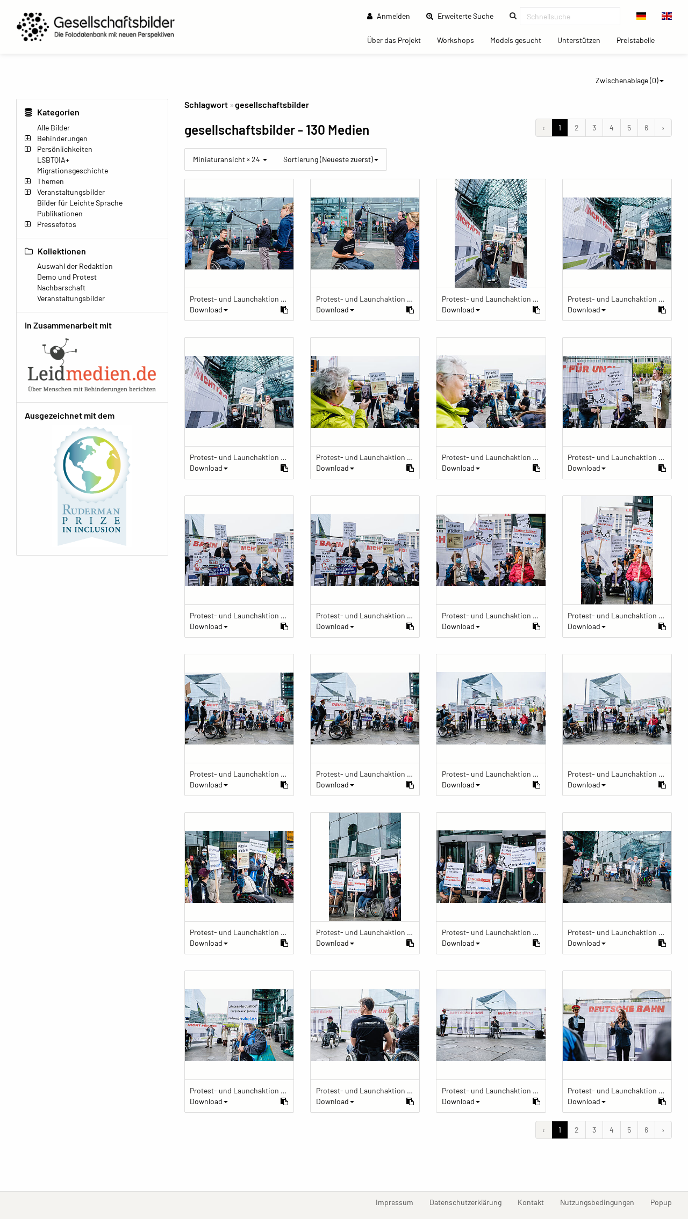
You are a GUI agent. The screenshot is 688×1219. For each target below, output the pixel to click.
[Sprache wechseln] (641, 16)
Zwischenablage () (627, 80)
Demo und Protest (67, 276)
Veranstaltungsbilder (71, 191)
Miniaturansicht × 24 (227, 159)
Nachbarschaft (61, 287)
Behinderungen (62, 138)
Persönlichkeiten (64, 149)
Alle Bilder (53, 127)
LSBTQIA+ (53, 159)
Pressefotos (56, 224)
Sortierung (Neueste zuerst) (328, 159)
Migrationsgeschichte (72, 170)
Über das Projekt (398, 40)
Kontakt (535, 1202)
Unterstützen (582, 40)
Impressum (398, 1202)
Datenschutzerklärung (469, 1202)
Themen (50, 181)
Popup (665, 1202)
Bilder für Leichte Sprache (80, 202)
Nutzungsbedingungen (601, 1202)
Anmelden (392, 15)
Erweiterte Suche (468, 15)
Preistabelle (640, 40)
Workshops (459, 40)
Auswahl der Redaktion (75, 266)
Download (206, 309)
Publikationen (60, 213)
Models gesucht (519, 40)
